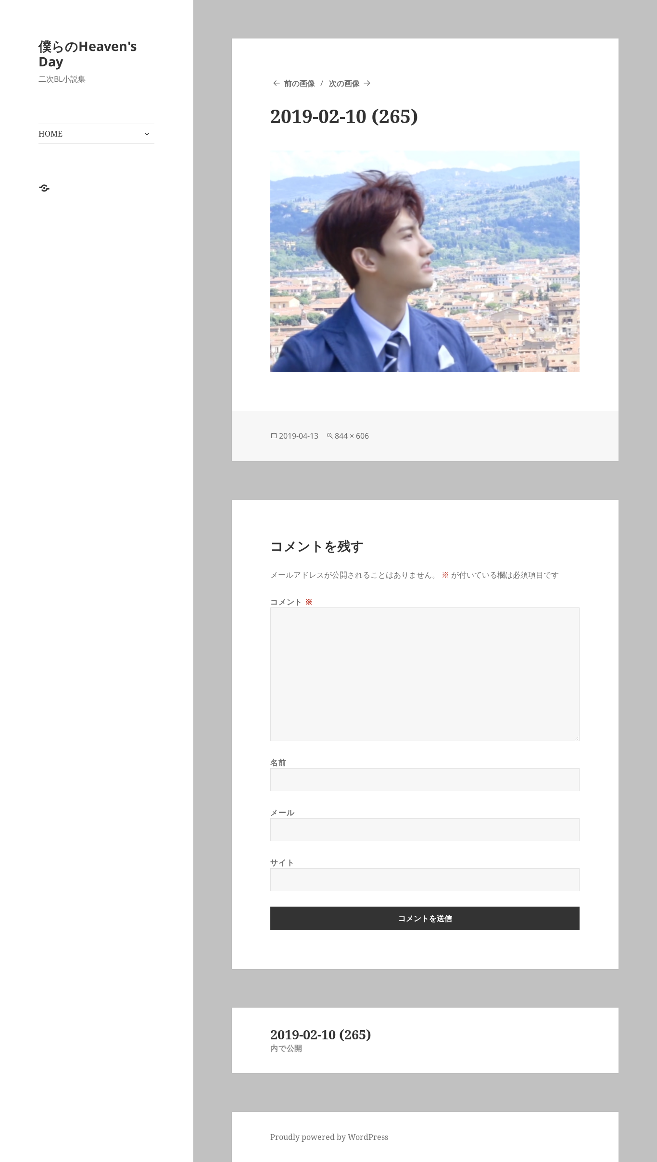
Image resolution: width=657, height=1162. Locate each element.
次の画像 (344, 83)
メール (282, 812)
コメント (291, 601)
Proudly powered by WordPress (329, 1137)
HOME (50, 133)
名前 (278, 762)
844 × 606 (352, 435)
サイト (282, 862)
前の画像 (299, 83)
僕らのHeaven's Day (87, 53)
